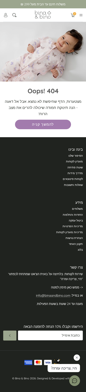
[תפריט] (81, 15)
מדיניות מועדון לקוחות (69, 232)
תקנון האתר (76, 244)
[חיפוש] (14, 15)
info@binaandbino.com (53, 295)
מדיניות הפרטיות (73, 226)
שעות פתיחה (75, 167)
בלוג (80, 249)
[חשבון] (5, 15)
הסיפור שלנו (75, 155)
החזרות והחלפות (73, 214)
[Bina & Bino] (43, 14)
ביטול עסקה (76, 220)
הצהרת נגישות (74, 238)
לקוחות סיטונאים (73, 179)
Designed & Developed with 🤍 (55, 378)
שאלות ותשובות (73, 185)
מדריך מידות (75, 173)
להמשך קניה (43, 124)
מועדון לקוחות (74, 161)
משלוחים (77, 209)
